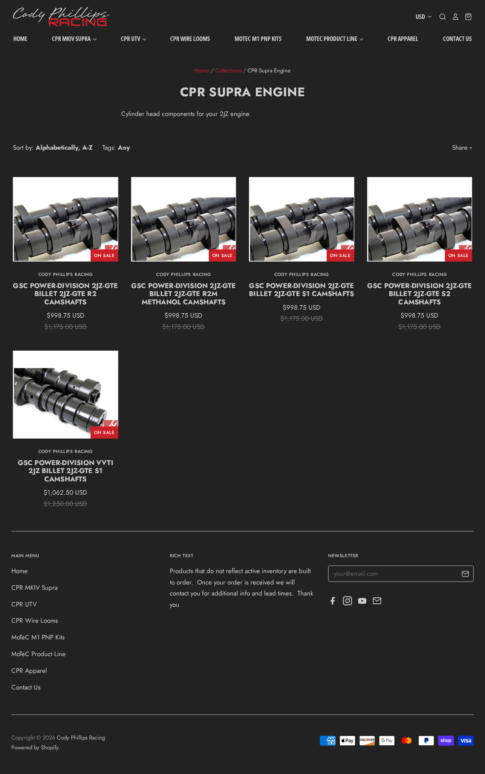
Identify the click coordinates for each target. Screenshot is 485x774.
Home (20, 38)
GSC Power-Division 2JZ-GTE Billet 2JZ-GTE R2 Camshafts (65, 294)
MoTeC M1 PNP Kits (258, 38)
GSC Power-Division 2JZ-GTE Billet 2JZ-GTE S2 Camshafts (419, 294)
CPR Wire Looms (190, 38)
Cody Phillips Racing (65, 274)
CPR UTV (131, 38)
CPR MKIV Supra (72, 38)
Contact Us (457, 38)
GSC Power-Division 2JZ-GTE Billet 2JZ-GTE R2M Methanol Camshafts (183, 294)
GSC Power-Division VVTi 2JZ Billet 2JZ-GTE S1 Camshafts (65, 471)
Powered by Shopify (34, 747)
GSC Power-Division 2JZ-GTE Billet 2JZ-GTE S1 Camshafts (301, 290)
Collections (228, 70)
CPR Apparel (403, 38)
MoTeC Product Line (332, 38)
